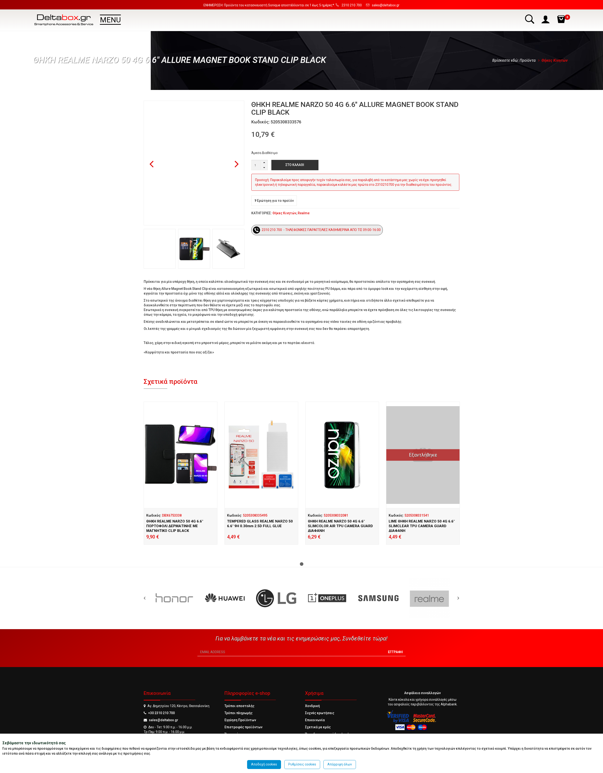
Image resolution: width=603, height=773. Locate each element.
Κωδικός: (164, 515)
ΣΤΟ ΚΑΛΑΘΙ (294, 165)
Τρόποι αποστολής (239, 706)
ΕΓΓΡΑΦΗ (395, 652)
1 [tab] (301, 564)
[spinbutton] (259, 165)
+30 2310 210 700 (161, 713)
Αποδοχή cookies (264, 764)
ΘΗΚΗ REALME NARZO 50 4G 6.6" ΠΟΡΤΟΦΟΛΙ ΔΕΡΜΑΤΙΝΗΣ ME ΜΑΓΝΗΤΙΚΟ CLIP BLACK (174, 526)
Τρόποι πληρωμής (238, 713)
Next (236, 164)
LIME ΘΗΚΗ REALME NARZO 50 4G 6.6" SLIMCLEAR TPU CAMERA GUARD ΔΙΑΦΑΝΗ (422, 526)
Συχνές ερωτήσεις (319, 713)
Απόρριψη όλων (339, 764)
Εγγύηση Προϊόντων (240, 720)
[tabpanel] (180, 479)
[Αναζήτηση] (530, 19)
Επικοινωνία (315, 720)
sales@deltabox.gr (163, 720)
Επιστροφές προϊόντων (243, 727)
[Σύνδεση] (546, 19)
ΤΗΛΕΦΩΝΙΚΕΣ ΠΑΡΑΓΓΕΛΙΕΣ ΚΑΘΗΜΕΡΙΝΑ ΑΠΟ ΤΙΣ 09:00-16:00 (333, 230)
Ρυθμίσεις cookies (302, 764)
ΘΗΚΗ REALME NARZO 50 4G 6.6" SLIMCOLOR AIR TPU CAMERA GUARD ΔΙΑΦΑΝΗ (340, 526)
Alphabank (449, 704)
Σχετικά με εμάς (318, 727)
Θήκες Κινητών (555, 60)
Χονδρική (312, 706)
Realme (304, 213)
